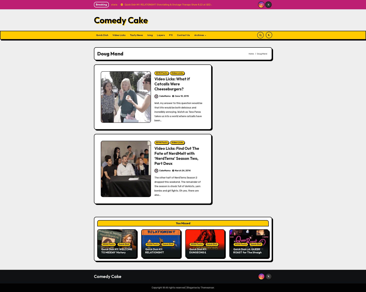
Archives (199, 35)
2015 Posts (161, 73)
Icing (150, 35)
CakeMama (165, 96)
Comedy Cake (121, 20)
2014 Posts (162, 142)
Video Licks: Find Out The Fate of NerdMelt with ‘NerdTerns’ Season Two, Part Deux (176, 156)
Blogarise (192, 287)
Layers (161, 35)
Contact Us (183, 35)
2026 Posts (109, 244)
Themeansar (207, 287)
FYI (171, 35)
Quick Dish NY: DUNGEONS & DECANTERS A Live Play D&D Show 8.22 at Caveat (205, 254)
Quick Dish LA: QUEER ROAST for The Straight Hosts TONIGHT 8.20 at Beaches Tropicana (248, 254)
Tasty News (136, 35)
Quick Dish (102, 35)
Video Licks (119, 35)
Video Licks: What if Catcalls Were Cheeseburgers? (172, 83)
